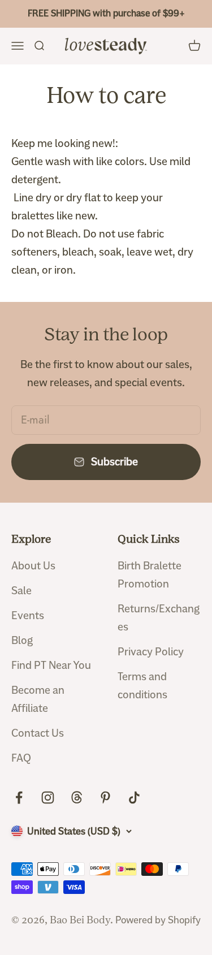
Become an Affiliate (37, 699)
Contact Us (37, 733)
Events (27, 615)
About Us (33, 566)
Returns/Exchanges (159, 618)
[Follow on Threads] (76, 797)
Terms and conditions (142, 685)
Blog (22, 640)
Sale (21, 591)
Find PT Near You (51, 665)
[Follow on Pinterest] (105, 797)
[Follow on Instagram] (47, 797)
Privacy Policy (151, 652)
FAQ (21, 758)
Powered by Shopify (158, 920)
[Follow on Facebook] (19, 797)
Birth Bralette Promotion (149, 575)
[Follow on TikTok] (134, 797)
